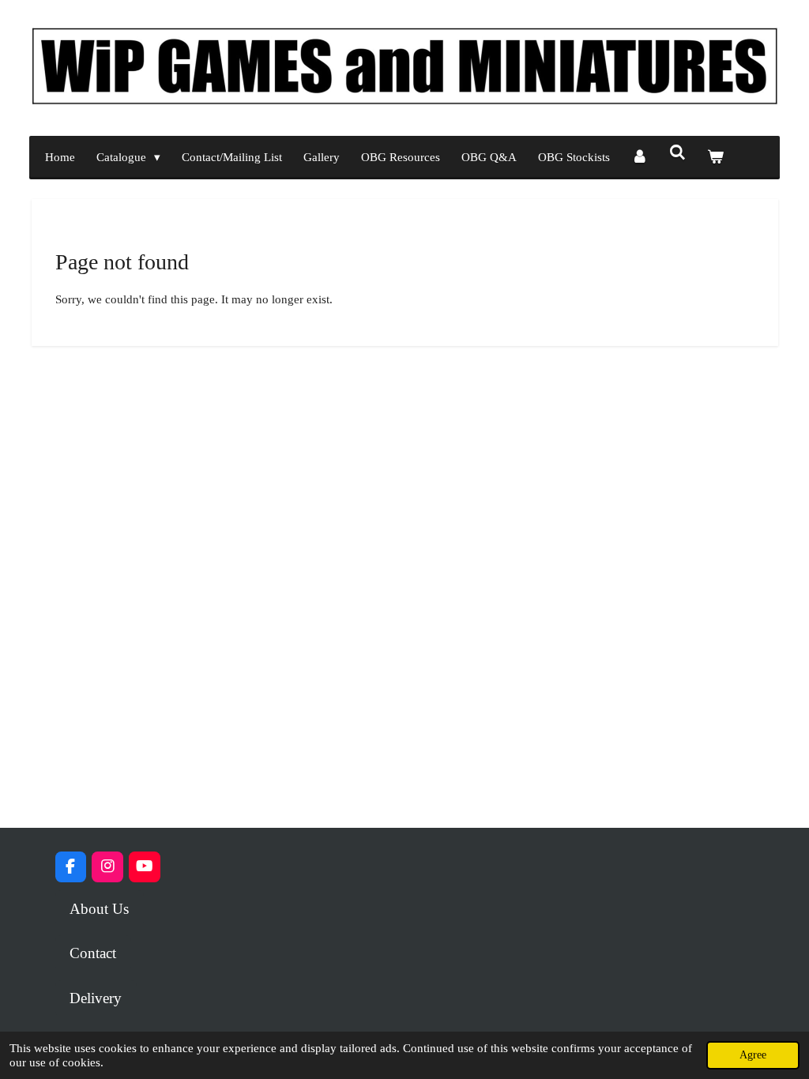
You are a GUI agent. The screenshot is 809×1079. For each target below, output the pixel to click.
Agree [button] (752, 1055)
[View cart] (715, 157)
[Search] (677, 153)
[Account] (639, 157)
